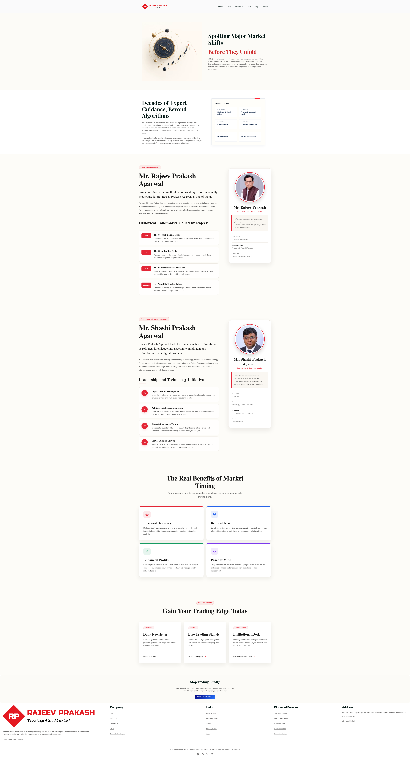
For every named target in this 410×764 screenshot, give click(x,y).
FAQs (112, 729)
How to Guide (211, 713)
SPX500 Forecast (281, 713)
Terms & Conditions (117, 734)
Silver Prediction (280, 734)
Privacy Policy (211, 729)
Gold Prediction (280, 729)
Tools (208, 734)
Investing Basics (212, 718)
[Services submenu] (242, 6)
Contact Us (114, 723)
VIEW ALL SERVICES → (205, 697)
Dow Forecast (279, 723)
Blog (111, 713)
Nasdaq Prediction (281, 718)
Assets (208, 723)
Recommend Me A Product (13, 739)
